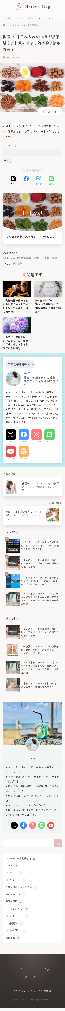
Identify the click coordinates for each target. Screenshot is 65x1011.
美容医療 (17, 930)
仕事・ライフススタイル (21, 887)
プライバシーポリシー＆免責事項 (32, 991)
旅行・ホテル (15, 894)
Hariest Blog (37, 6)
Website (23, 458)
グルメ (11, 865)
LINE (49, 441)
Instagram (36, 441)
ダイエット (18, 916)
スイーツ (17, 880)
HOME (34, 976)
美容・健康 (50, 258)
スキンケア (18, 908)
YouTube (11, 458)
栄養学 (37, 258)
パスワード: (10, 146)
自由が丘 (12, 938)
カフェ (15, 872)
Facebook (23, 441)
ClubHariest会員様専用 (17, 258)
